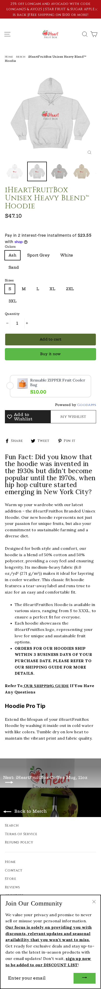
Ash (12, 255)
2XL (70, 289)
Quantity (12, 313)
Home (9, 57)
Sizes (9, 280)
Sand (14, 267)
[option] (50, 113)
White (66, 255)
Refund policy (19, 842)
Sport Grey (38, 255)
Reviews (12, 887)
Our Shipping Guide (46, 686)
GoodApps (86, 405)
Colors (10, 246)
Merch (20, 57)
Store (10, 878)
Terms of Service (21, 834)
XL (52, 289)
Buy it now (50, 354)
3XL (12, 301)
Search (12, 825)
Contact (14, 870)
